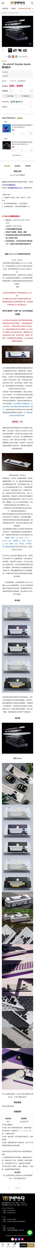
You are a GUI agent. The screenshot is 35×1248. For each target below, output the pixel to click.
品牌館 (13, 8)
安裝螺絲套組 (22, 81)
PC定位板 (13, 81)
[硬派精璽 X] (12, 1239)
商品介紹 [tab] (7, 166)
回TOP (17, 1188)
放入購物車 (23, 1245)
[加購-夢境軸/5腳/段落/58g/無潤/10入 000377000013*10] (6, 128)
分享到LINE (16, 56)
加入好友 (30, 1232)
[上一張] (3, 50)
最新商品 (5, 8)
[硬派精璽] (17, 3)
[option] (17, 31)
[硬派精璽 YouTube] (22, 1239)
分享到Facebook (9, 56)
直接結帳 (31, 1245)
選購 (5, 122)
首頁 (5, 13)
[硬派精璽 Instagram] (15, 1239)
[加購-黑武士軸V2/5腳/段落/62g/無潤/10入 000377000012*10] (6, 145)
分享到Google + (13, 56)
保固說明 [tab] (28, 166)
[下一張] (31, 50)
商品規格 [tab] (17, 166)
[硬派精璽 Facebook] (19, 1239)
